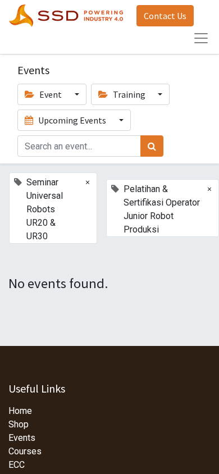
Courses (25, 451)
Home (20, 410)
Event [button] (50, 94)
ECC (16, 464)
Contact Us (165, 15)
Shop (18, 424)
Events (21, 437)
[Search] (151, 146)
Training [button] (129, 94)
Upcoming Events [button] (72, 120)
